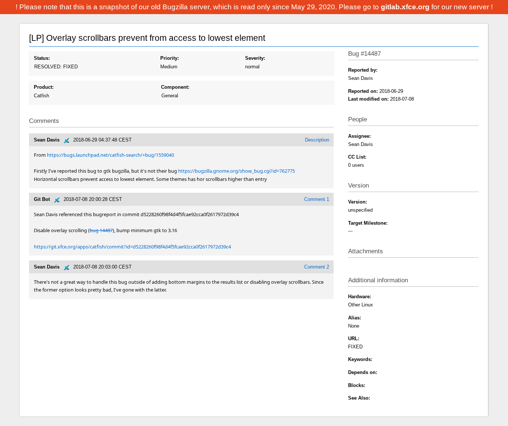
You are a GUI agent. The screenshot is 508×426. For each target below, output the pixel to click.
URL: (353, 338)
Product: (44, 87)
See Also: (359, 398)
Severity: (255, 58)
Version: (357, 202)
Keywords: (360, 359)
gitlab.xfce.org (406, 7)
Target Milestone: (368, 223)
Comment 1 (316, 199)
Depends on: (362, 372)
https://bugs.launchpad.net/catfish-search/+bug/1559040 (110, 155)
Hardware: (359, 296)
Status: (42, 58)
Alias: (354, 318)
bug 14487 (101, 230)
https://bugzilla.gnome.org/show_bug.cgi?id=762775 (236, 171)
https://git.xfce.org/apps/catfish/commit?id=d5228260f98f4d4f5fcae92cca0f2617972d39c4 (132, 246)
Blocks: (356, 385)
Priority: (169, 58)
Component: (175, 87)
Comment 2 (316, 267)
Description (317, 140)
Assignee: (359, 136)
